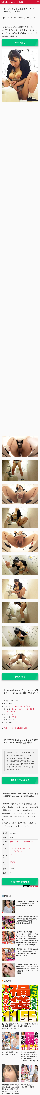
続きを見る (20, 677)
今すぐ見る (20, 43)
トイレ (26, 709)
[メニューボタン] (38, 2)
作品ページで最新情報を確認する (17, 728)
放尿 (20, 709)
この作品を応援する (20, 882)
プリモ (14, 714)
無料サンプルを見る (20, 780)
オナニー (15, 709)
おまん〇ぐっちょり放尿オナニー (23, 706)
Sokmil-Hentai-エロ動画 (12, 2)
